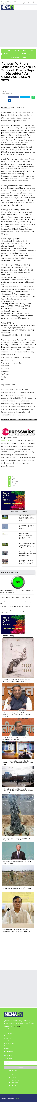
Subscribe (21, 1068)
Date (4, 91)
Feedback (7, 1048)
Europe (16, 50)
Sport (24, 57)
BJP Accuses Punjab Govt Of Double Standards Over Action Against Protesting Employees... (16, 714)
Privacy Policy (8, 1036)
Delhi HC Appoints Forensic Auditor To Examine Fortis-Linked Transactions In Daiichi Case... (17, 762)
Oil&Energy (28, 54)
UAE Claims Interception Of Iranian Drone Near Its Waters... (27, 526)
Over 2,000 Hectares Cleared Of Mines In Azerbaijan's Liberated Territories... (16, 889)
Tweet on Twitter (25, 97)
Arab (24, 50)
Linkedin (14, 1085)
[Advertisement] (18, 28)
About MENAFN (9, 1043)
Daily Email (15, 1082)
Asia (31, 50)
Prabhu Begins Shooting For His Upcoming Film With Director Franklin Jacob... (17, 680)
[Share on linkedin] (9, 100)
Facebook (15, 1075)
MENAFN (6, 108)
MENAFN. (13, 1097)
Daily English (9, 1056)
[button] (28, 3)
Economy (16, 54)
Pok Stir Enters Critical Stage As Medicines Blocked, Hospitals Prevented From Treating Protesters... (17, 790)
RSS (13, 1087)
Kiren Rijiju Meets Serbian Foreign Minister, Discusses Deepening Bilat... (27, 553)
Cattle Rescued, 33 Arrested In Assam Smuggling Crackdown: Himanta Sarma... (16, 930)
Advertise (7, 1041)
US (6, 50)
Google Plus (15, 1080)
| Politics (6, 54)
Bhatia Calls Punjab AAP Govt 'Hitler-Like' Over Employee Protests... (16, 738)
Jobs (5, 1046)
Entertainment (11, 57)
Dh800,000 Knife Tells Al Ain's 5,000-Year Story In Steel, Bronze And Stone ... (16, 839)
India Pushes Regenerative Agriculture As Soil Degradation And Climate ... (27, 545)
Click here (16, 1026)
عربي (23, 3)
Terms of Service (9, 1033)
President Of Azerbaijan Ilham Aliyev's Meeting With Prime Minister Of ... (26, 561)
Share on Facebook (13, 97)
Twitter (14, 1077)
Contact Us (7, 1038)
